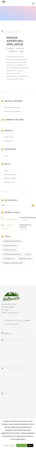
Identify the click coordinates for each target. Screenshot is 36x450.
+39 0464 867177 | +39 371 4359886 (15, 1)
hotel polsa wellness (12, 254)
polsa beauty (9, 258)
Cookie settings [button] (9, 445)
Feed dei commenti (10, 178)
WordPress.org (9, 182)
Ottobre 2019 (9, 137)
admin (11, 48)
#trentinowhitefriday (12, 241)
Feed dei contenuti (10, 174)
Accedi (6, 170)
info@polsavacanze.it (13, 4)
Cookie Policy (20, 439)
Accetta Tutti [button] (21, 445)
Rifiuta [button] (30, 445)
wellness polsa (25, 258)
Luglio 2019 (8, 141)
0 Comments (12, 51)
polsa (28, 254)
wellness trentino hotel (13, 263)
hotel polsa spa (10, 250)
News (22, 51)
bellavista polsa (10, 245)
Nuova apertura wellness (14, 41)
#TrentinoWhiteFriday (11, 107)
